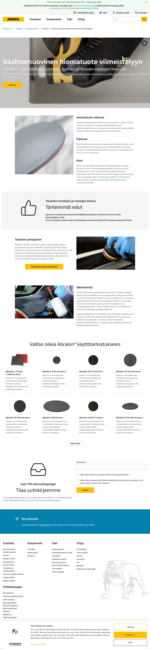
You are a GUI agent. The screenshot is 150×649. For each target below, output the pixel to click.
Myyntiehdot (8, 593)
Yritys (81, 19)
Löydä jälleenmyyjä (85, 12)
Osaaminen (53, 19)
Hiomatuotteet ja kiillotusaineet (9, 550)
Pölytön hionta (9, 558)
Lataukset (56, 556)
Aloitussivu (7, 28)
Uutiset (79, 556)
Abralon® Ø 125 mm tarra (128, 371)
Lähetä (85, 490)
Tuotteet (35, 19)
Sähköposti (81, 462)
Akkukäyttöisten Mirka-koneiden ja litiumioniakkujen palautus (10, 607)
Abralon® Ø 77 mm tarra (91, 371)
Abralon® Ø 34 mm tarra (54, 371)
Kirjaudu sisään (122, 12)
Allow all (130, 627)
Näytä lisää (75, 443)
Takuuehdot (57, 568)
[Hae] (144, 19)
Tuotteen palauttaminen (13, 596)
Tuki (69, 19)
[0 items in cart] (141, 12)
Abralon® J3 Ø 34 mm (52, 417)
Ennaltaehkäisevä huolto (62, 552)
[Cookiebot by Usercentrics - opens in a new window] (15, 644)
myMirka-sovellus (59, 559)
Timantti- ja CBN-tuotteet (13, 574)
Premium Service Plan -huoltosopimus (60, 563)
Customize (129, 635)
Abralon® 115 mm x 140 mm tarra (14, 373)
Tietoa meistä (82, 552)
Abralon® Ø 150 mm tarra (18, 417)
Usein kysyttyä (58, 571)
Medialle (79, 565)
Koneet (6, 555)
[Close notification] (146, 2)
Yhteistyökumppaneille (86, 569)
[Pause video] (144, 43)
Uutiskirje (80, 559)
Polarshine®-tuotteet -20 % (84, 5)
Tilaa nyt (12, 85)
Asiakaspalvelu (58, 549)
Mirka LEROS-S (111, 177)
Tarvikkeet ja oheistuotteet (8, 569)
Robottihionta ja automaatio (8, 563)
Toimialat (31, 549)
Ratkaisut (31, 556)
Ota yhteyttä (44, 525)
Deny (130, 642)
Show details (36, 644)
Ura (78, 562)
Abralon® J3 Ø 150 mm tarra (129, 417)
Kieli (105, 12)
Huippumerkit (32, 28)
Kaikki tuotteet (9, 580)
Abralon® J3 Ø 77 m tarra (91, 417)
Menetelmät (32, 552)
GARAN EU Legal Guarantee (10, 616)
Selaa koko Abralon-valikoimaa (44, 266)
